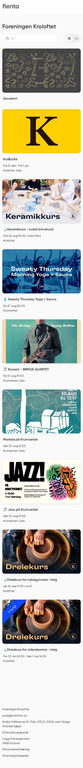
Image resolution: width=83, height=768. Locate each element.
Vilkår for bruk (11, 743)
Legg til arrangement (16, 738)
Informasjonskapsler (15, 755)
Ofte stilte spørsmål (15, 732)
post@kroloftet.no (14, 715)
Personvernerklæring (16, 749)
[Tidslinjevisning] (76, 38)
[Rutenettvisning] (69, 38)
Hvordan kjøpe (11, 726)
